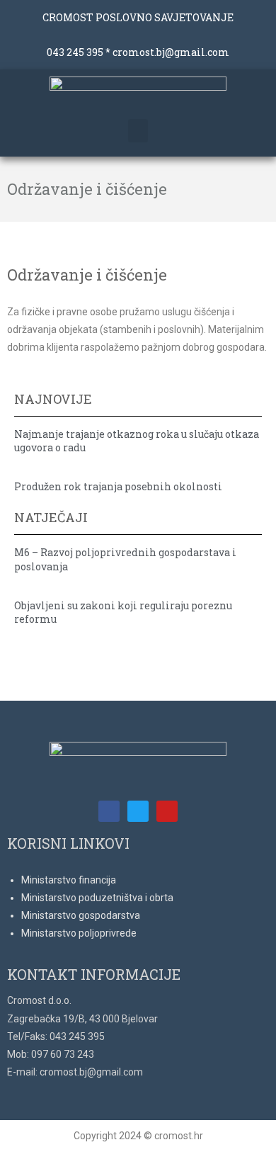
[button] (138, 130)
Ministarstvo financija (68, 880)
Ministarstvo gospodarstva (80, 915)
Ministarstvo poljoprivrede (79, 933)
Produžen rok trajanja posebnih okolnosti (118, 486)
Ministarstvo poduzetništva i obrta (97, 897)
